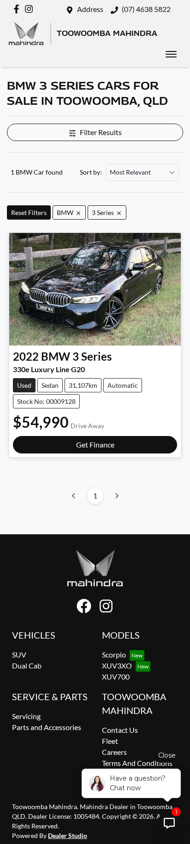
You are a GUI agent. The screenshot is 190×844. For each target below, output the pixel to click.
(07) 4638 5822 (146, 9)
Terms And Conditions (137, 763)
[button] (171, 54)
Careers (114, 752)
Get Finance (95, 444)
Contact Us (120, 729)
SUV (19, 654)
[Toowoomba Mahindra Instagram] (30, 9)
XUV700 (116, 676)
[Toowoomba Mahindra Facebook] (18, 9)
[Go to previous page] (73, 495)
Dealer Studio (67, 835)
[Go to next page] (116, 495)
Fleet (110, 740)
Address (90, 9)
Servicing (26, 716)
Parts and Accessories (46, 727)
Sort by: (91, 172)
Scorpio (114, 654)
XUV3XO (117, 665)
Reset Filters (29, 212)
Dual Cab (27, 665)
